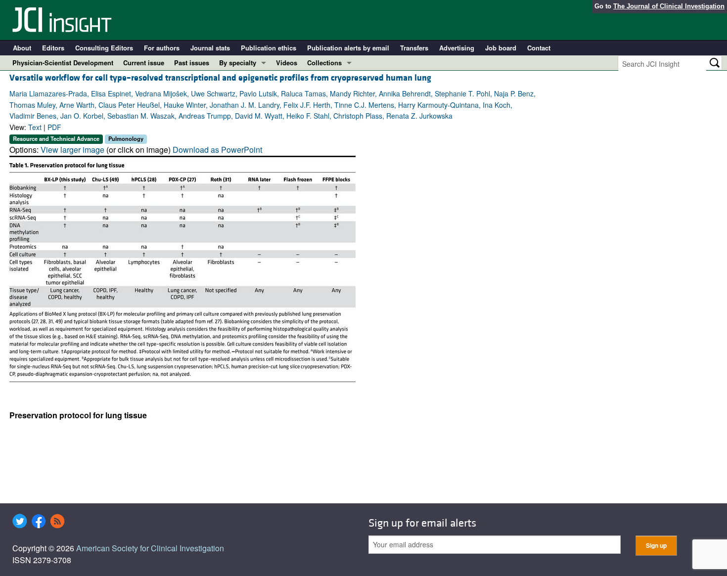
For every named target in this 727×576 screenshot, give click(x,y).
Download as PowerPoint (217, 149)
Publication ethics (268, 47)
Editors (53, 47)
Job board (500, 47)
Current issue (143, 62)
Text (35, 127)
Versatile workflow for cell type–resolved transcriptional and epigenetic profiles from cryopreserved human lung (220, 78)
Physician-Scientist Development (62, 62)
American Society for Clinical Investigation (150, 548)
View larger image (72, 149)
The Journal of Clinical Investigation (669, 6)
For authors (162, 47)
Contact (538, 47)
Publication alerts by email (348, 47)
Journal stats (210, 47)
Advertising (456, 47)
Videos (286, 62)
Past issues (191, 62)
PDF (54, 127)
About (22, 47)
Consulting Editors (104, 47)
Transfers (414, 47)
